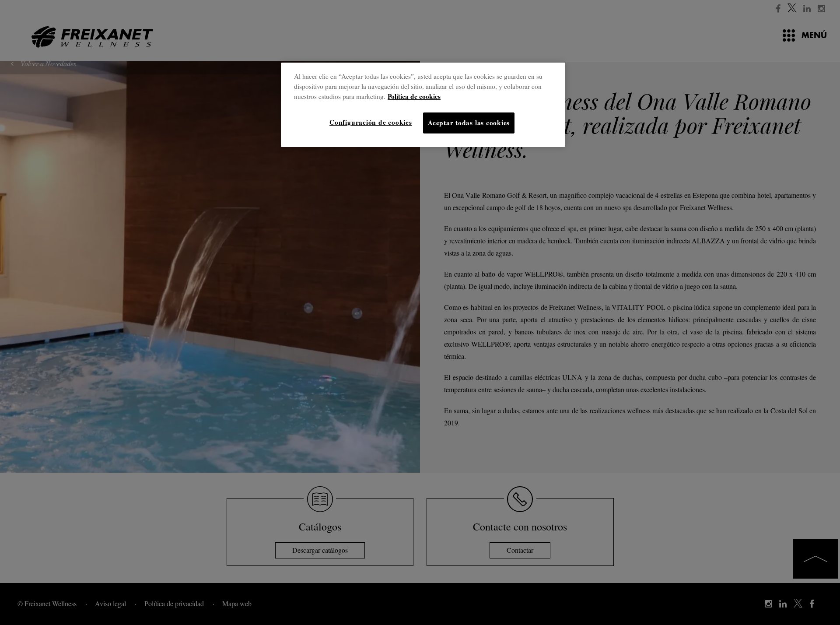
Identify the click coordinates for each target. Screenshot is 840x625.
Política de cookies (414, 96)
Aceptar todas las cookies (469, 122)
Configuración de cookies (370, 122)
